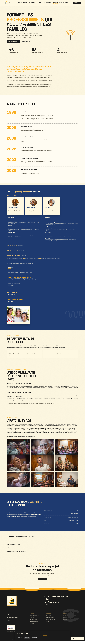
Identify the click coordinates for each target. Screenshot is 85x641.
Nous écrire (42, 578)
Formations (26, 2)
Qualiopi (47, 621)
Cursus (33, 2)
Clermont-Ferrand (12, 617)
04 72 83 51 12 (9, 622)
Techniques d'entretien (34, 619)
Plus (66, 2)
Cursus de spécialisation (34, 621)
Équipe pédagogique (50, 617)
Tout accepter (34, 637)
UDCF (14, 84)
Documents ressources (50, 619)
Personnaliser (27, 637)
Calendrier (40, 2)
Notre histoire (48, 615)
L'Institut (55, 2)
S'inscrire (77, 2)
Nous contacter (26, 41)
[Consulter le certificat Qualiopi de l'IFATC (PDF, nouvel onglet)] (11, 627)
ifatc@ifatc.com (9, 620)
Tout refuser (20, 637)
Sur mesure (32, 623)
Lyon (8, 614)
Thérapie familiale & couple (34, 615)
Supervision (32, 617)
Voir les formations (13, 41)
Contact (61, 2)
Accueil (20, 2)
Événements (47, 2)
